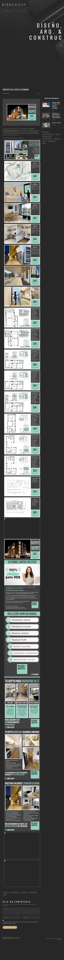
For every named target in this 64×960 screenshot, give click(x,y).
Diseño (4, 894)
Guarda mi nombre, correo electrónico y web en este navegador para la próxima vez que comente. (20, 922)
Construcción (25, 892)
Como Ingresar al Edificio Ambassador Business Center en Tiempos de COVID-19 (56, 115)
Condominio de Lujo (15, 892)
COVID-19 (44, 141)
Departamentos (33, 892)
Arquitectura (6, 892)
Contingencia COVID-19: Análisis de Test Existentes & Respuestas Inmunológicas (56, 105)
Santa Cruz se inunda (56, 122)
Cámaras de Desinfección (48, 134)
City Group (6, 93)
